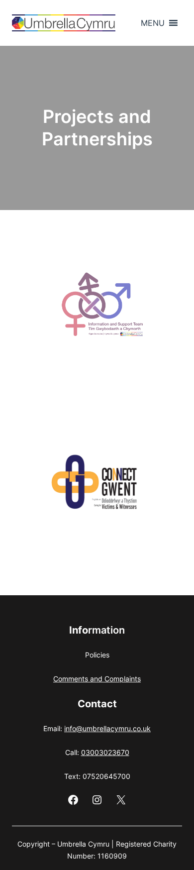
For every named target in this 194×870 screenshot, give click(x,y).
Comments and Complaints (97, 678)
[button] (153, 23)
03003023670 (105, 752)
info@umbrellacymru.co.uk (107, 728)
